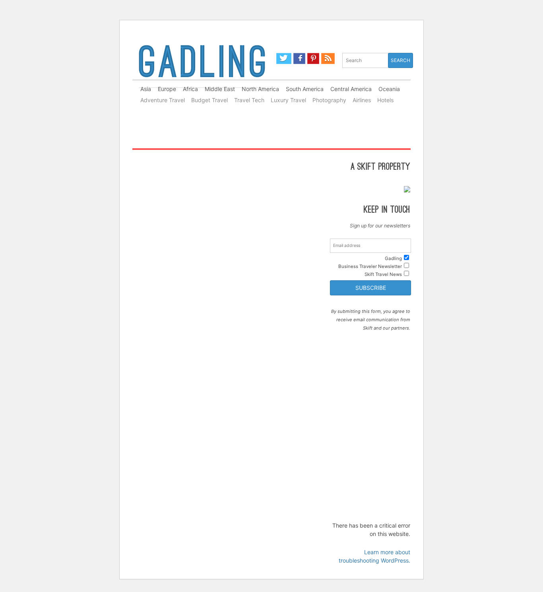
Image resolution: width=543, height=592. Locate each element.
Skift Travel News (383, 274)
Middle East (220, 88)
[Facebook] (299, 58)
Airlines (362, 100)
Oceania (389, 88)
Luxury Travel (288, 100)
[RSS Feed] (328, 58)
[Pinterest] (313, 58)
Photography (329, 100)
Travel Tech (249, 100)
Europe (167, 88)
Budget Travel (209, 100)
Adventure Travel (162, 100)
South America (305, 88)
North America (260, 88)
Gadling (202, 65)
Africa (190, 88)
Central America (351, 88)
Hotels (385, 100)
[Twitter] (283, 58)
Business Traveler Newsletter (370, 266)
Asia (145, 88)
